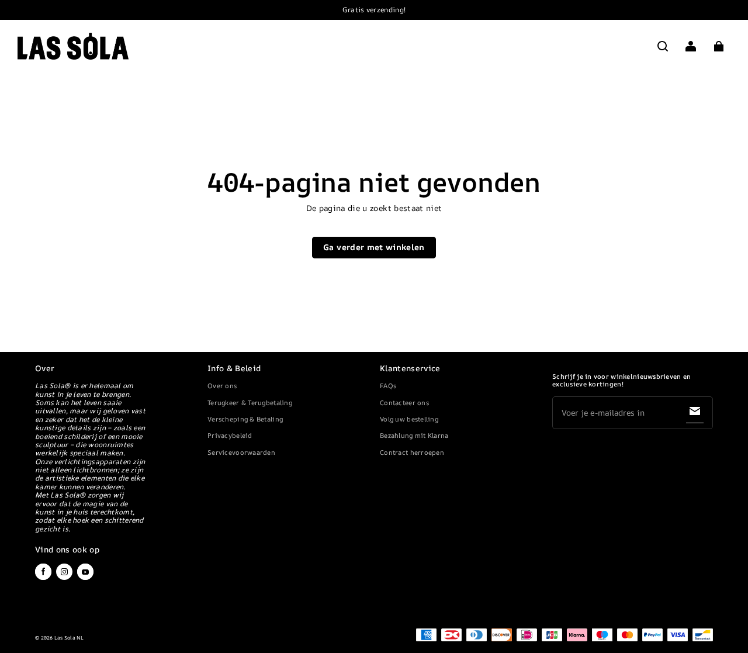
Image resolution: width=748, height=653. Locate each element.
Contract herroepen (412, 452)
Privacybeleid (229, 435)
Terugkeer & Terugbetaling (249, 402)
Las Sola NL (69, 637)
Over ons (222, 385)
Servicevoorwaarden (241, 452)
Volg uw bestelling (409, 418)
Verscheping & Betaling (245, 418)
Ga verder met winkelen (374, 247)
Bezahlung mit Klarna (414, 435)
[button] (662, 46)
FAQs (388, 385)
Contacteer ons (404, 402)
